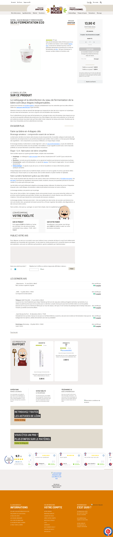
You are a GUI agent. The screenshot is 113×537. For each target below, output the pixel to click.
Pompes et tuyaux (82, 13)
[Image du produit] (25, 54)
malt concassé (33, 156)
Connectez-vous (49, 516)
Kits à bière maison (16, 13)
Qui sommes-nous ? (49, 527)
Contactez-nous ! (49, 529)
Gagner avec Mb (27, 2)
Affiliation (47, 531)
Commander (42, 364)
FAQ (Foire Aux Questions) (17, 513)
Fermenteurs (92, 13)
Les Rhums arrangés (16, 518)
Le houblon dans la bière (17, 522)
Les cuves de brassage (16, 520)
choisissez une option (42, 354)
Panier (88, 2)
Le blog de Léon (15, 516)
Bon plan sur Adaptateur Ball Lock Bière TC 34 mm (56, 485)
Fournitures (42, 13)
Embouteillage (72, 13)
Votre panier (48, 511)
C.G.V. (45, 522)
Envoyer (96, 59)
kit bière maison (29, 105)
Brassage (99, 13)
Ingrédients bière (26, 13)
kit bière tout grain (66, 178)
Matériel (35, 13)
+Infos (36, 381)
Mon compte (95, 2)
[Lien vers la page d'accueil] (56, 10)
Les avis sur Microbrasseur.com (19, 511)
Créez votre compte (50, 518)
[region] (60, 47)
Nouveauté (13, 2)
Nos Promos (19, 2)
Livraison (47, 524)
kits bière (13, 180)
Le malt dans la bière (16, 524)
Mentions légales (49, 520)
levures (46, 162)
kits (57, 49)
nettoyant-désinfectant (23, 107)
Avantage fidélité (49, 513)
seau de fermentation (53, 144)
